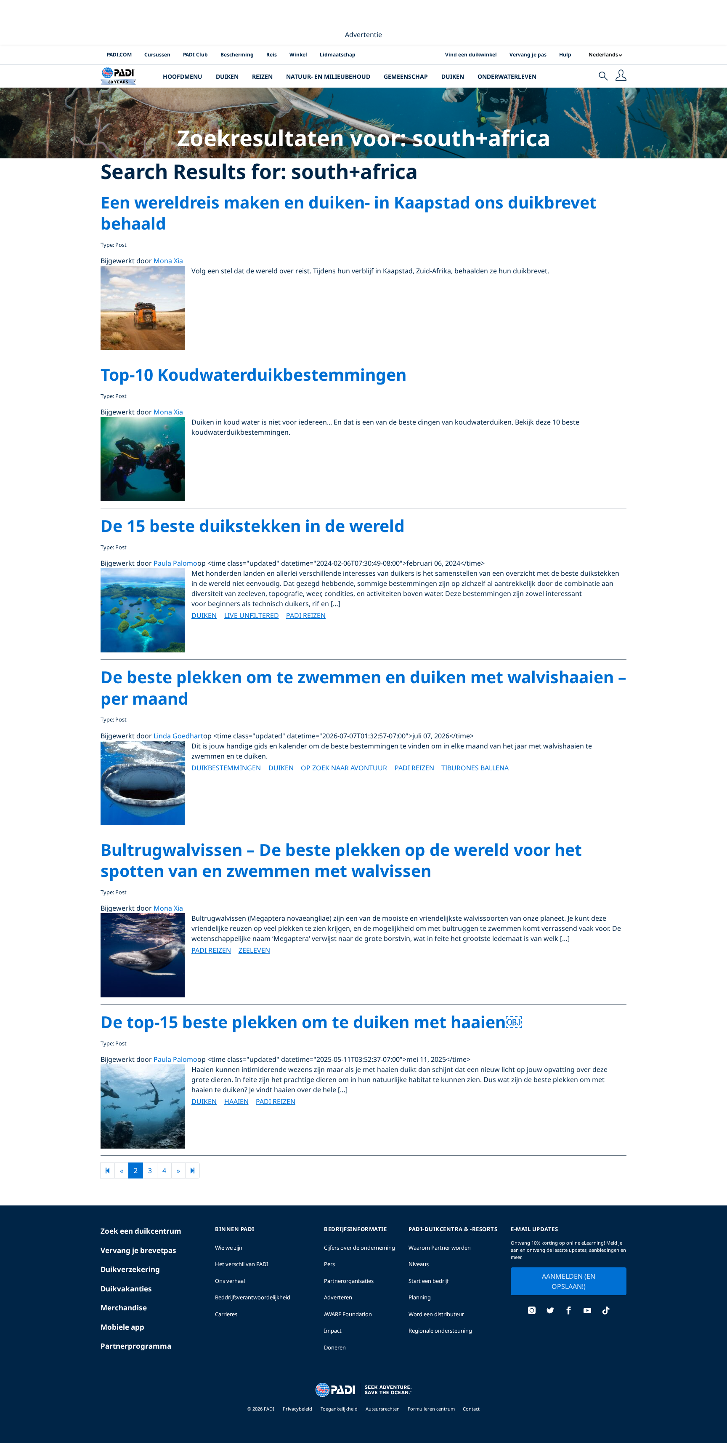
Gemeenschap (406, 76)
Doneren (335, 1347)
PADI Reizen (306, 615)
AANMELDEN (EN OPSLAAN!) (568, 1281)
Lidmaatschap (338, 54)
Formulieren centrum (432, 1409)
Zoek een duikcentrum (141, 1231)
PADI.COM (119, 54)
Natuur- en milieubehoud (328, 76)
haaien (236, 1101)
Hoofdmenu (182, 76)
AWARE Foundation (348, 1314)
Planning (420, 1297)
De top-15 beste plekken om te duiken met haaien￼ (311, 1021)
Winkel (298, 54)
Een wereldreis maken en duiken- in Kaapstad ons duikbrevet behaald (349, 213)
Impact (333, 1330)
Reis (271, 54)
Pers (329, 1264)
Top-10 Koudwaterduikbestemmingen (253, 374)
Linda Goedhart (178, 735)
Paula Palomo (175, 563)
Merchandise (124, 1307)
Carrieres (226, 1314)
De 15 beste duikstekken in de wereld (253, 525)
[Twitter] (550, 1311)
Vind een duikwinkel (471, 54)
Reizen (262, 76)
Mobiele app (122, 1327)
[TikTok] (606, 1311)
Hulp (565, 54)
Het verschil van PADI (241, 1264)
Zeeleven (254, 950)
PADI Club (195, 54)
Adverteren (338, 1297)
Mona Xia (168, 260)
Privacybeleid (297, 1409)
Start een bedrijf (428, 1281)
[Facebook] (569, 1311)
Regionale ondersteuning (440, 1330)
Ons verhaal (230, 1281)
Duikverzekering (130, 1269)
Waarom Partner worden (440, 1247)
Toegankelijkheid (340, 1409)
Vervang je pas (528, 54)
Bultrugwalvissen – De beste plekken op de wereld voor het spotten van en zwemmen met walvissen (341, 860)
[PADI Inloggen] (621, 76)
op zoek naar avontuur (344, 767)
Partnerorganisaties (349, 1281)
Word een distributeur (436, 1314)
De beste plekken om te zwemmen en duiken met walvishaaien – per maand (363, 687)
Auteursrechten (383, 1409)
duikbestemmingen (226, 767)
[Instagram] (532, 1311)
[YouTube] (587, 1311)
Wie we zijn (228, 1247)
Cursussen (157, 54)
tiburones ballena (475, 767)
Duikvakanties (126, 1288)
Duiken (227, 76)
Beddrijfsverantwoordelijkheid (252, 1297)
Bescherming (237, 54)
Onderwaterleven (507, 76)
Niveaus (419, 1264)
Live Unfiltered (251, 615)
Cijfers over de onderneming (359, 1247)
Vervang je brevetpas (138, 1250)
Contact (471, 1409)
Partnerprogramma (136, 1346)
